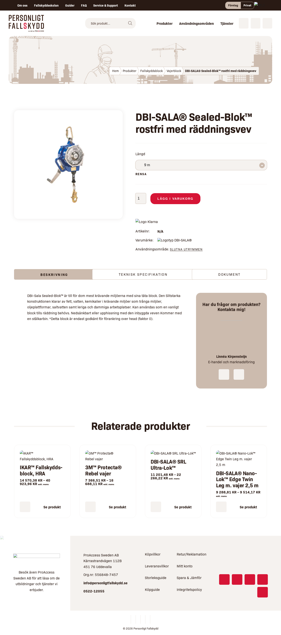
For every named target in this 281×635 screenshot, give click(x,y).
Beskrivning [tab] (54, 274)
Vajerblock (174, 71)
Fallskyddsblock (151, 71)
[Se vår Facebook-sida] (224, 579)
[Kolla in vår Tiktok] (262, 592)
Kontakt (130, 5)
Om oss (22, 5)
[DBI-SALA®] (174, 240)
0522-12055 (93, 590)
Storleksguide (155, 577)
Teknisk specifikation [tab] (143, 274)
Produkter (165, 23)
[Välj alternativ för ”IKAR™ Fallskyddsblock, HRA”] (25, 507)
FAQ (84, 5)
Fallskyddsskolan (46, 5)
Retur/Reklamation (191, 554)
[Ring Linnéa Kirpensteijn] (224, 374)
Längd (140, 153)
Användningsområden (196, 23)
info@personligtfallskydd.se (105, 582)
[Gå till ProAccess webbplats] (36, 559)
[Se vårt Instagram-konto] (237, 579)
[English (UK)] (259, 5)
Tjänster (226, 23)
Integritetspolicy (189, 589)
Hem (115, 71)
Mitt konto (185, 566)
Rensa (141, 173)
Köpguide (152, 589)
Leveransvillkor (157, 566)
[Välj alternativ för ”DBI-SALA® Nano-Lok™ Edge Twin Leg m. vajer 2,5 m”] (221, 507)
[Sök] (130, 23)
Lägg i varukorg (175, 198)
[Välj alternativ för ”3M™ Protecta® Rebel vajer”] (90, 507)
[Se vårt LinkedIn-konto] (250, 579)
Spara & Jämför (189, 577)
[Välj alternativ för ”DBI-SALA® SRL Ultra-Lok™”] (156, 507)
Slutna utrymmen (186, 249)
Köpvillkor (152, 554)
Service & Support (105, 5)
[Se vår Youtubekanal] (262, 579)
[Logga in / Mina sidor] (267, 23)
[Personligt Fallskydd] (26, 28)
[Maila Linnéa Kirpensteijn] (239, 374)
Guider (69, 5)
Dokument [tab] (229, 274)
